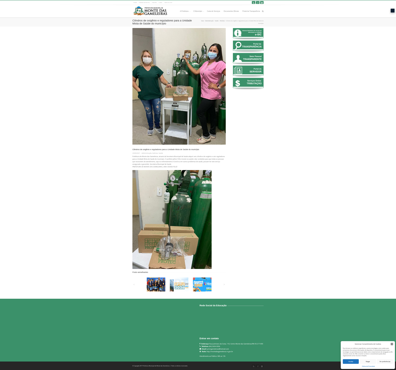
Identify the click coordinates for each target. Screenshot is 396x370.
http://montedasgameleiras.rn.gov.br (220, 351)
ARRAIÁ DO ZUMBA (202, 291)
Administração (209, 21)
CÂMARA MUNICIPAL (144, 2)
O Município (197, 11)
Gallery (156, 285)
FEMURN (154, 2)
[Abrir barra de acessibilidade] (392, 10)
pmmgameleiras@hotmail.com (218, 349)
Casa (202, 21)
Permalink (152, 280)
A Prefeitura (184, 11)
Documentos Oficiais (231, 11)
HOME (135, 2)
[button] (392, 344)
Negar (368, 361)
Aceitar (350, 361)
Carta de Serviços (213, 11)
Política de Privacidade (368, 366)
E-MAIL (160, 2)
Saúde (217, 21)
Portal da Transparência (251, 11)
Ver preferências (384, 361)
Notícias (222, 21)
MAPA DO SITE (168, 2)
